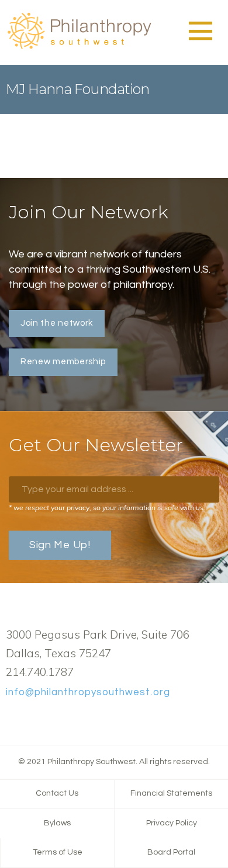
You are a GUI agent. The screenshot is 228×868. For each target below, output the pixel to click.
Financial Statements (171, 793)
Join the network (56, 323)
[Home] (79, 47)
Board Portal (171, 852)
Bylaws (57, 823)
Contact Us (57, 793)
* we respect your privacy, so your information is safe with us (106, 507)
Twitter (31, 719)
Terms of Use (57, 852)
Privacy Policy (171, 823)
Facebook (12, 719)
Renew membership (63, 361)
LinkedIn (49, 719)
